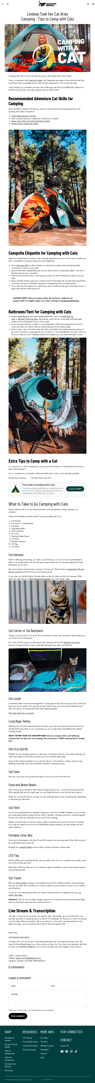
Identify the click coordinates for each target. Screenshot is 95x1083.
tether (26, 265)
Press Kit (43, 1053)
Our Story (44, 1037)
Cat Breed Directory (30, 1045)
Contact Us (64, 1045)
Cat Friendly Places (30, 1041)
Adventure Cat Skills (50, 98)
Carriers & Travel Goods (11, 1045)
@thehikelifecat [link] (39, 960)
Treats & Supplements (9, 1052)
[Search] (7, 4)
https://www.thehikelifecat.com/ (28, 958)
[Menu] (2, 4)
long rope (20, 265)
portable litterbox (26, 847)
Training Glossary (29, 1049)
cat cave (34, 332)
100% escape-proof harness (39, 579)
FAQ (42, 1057)
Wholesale (44, 1049)
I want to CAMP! (75, 489)
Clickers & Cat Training (10, 1065)
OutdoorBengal (14, 1080)
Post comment (17, 1016)
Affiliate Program (47, 1045)
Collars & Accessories (9, 1058)
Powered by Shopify (26, 1080)
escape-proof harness (70, 300)
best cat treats (21, 883)
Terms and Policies (47, 1080)
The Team (44, 1041)
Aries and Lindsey (35, 80)
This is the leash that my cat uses (21, 713)
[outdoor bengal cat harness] (47, 602)
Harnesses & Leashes (9, 1039)
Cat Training (27, 1037)
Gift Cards (9, 1070)
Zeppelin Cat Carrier (72, 642)
